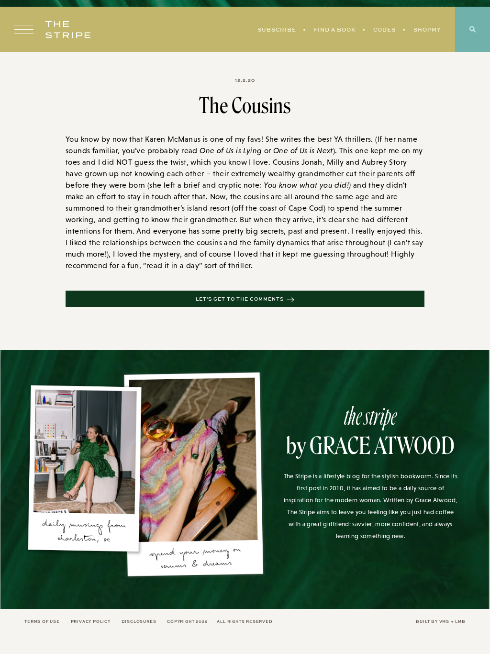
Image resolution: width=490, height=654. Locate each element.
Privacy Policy (91, 621)
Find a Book (335, 29)
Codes (384, 29)
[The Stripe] (67, 29)
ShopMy (427, 29)
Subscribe (276, 29)
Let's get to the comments (240, 298)
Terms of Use (42, 621)
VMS (444, 621)
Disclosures (139, 621)
